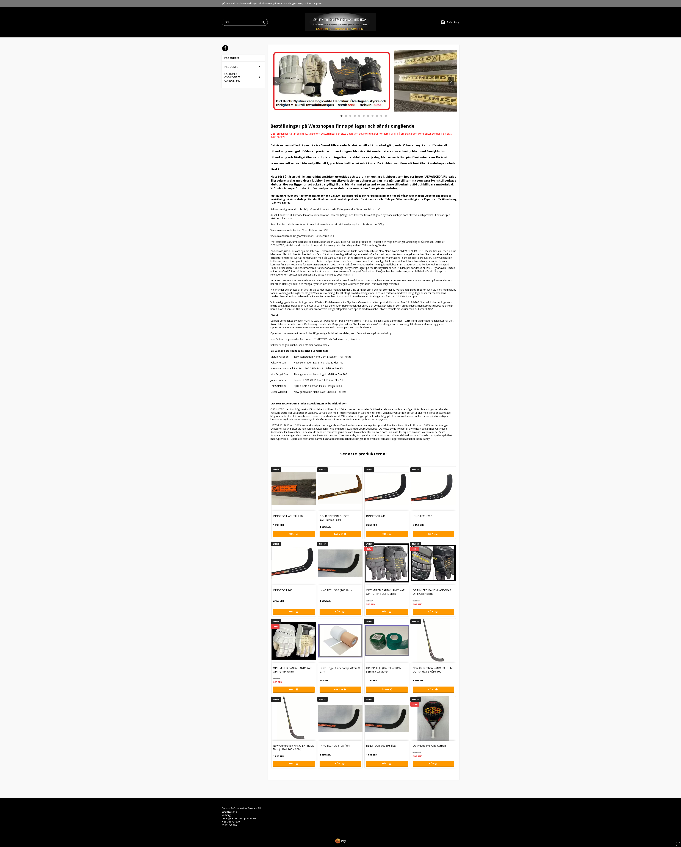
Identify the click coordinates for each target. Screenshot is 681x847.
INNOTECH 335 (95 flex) (335, 745)
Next (451, 81)
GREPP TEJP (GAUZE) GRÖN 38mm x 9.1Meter (383, 669)
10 (381, 115)
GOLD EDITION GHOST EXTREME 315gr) (334, 517)
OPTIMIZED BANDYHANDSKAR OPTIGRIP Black (432, 591)
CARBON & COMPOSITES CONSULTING (232, 77)
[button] (450, 22)
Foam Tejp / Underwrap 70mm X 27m (340, 669)
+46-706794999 (231, 821)
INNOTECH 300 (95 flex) (381, 745)
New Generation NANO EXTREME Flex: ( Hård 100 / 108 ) (293, 747)
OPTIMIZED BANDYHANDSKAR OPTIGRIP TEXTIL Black (385, 591)
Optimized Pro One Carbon (429, 745)
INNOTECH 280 (422, 516)
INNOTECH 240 (376, 516)
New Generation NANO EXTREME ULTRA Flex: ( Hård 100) (433, 669)
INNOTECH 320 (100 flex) (336, 590)
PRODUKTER (231, 66)
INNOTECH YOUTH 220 (288, 516)
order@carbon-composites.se (239, 818)
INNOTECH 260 (282, 590)
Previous (276, 81)
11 (385, 115)
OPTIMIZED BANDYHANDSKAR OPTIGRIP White (292, 669)
